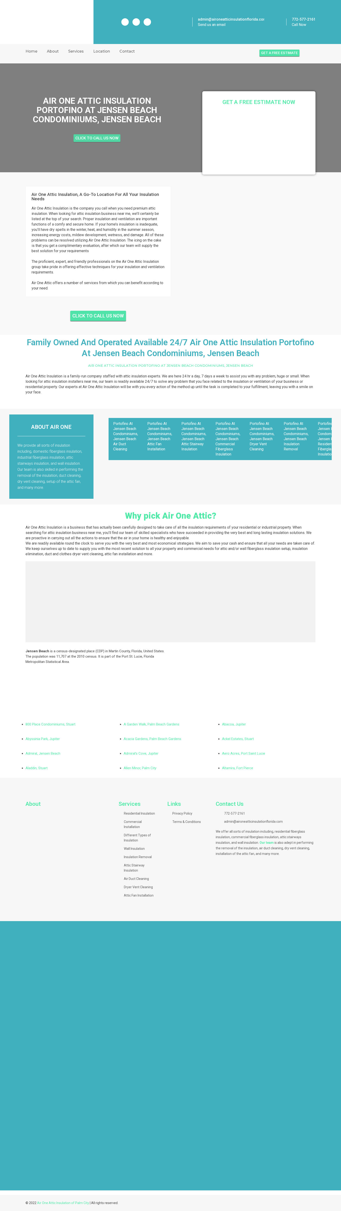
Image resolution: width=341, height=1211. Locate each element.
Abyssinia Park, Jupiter (43, 739)
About (53, 51)
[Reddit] (136, 22)
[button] (170, 1182)
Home (31, 51)
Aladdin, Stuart (37, 768)
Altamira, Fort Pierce (237, 768)
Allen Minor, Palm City (140, 768)
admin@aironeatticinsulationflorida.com (232, 19)
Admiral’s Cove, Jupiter (141, 753)
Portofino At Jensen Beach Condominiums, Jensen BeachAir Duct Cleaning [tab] (125, 436)
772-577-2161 (303, 19)
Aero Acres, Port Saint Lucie (243, 753)
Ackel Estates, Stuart (238, 739)
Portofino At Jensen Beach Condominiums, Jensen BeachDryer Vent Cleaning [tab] (262, 436)
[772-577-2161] (280, 22)
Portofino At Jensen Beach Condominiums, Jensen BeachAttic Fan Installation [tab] (159, 436)
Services (76, 51)
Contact (127, 51)
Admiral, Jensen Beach (43, 753)
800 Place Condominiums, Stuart (50, 724)
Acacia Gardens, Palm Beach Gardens (152, 739)
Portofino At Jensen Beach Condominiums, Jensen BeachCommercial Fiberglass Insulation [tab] (228, 438)
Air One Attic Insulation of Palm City (63, 1203)
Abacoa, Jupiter (234, 724)
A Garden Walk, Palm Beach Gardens (151, 724)
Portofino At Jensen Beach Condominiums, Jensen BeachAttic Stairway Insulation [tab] (193, 436)
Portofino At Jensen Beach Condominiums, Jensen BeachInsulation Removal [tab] (296, 436)
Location (101, 51)
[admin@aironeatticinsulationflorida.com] (185, 22)
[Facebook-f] (125, 22)
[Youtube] (147, 22)
